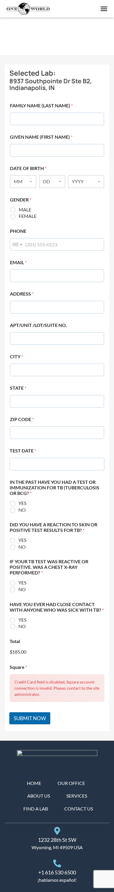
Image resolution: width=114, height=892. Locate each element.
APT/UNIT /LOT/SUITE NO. (38, 325)
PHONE (18, 231)
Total (15, 641)
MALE (25, 209)
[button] (104, 8)
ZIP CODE (22, 419)
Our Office (71, 783)
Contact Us (78, 808)
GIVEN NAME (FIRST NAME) (41, 137)
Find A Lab (35, 808)
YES (22, 503)
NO (22, 510)
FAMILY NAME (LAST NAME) (41, 105)
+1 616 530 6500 (57, 872)
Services (76, 795)
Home (34, 783)
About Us (38, 795)
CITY (16, 356)
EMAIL (18, 262)
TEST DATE (23, 450)
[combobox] (17, 244)
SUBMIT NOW (30, 718)
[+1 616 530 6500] (57, 863)
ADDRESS (22, 293)
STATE (18, 388)
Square (18, 667)
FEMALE (28, 216)
